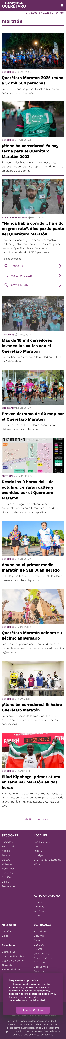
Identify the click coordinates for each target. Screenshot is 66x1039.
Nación (6, 850)
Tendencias (8, 886)
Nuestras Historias (15, 217)
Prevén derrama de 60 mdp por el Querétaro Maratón (33, 416)
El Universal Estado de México (47, 861)
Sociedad (8, 408)
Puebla (38, 850)
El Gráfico (40, 931)
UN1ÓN (38, 949)
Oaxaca (38, 846)
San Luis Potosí (43, 842)
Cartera (6, 859)
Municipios (8, 868)
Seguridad (8, 846)
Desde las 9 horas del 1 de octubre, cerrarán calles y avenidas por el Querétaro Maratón (28, 489)
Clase (37, 940)
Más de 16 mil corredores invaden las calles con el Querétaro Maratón (27, 346)
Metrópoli (8, 476)
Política (6, 855)
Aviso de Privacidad (33, 1000)
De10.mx (39, 935)
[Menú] (62, 5)
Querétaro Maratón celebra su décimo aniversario (32, 635)
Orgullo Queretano (13, 960)
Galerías (7, 931)
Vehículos (39, 911)
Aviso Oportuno (43, 958)
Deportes (8, 72)
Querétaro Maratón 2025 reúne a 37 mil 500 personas (32, 80)
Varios (37, 915)
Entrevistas (8, 951)
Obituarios (40, 962)
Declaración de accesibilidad (39, 1015)
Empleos (39, 906)
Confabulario (41, 953)
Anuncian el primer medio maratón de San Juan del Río (31, 567)
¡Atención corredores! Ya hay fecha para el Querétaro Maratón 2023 (30, 151)
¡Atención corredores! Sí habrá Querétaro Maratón (32, 707)
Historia (14, 1015)
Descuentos (41, 966)
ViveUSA (39, 944)
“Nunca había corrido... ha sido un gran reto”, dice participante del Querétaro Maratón (33, 228)
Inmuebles (40, 902)
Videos (6, 935)
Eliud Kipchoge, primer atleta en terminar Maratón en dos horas (31, 782)
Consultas (40, 971)
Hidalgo (38, 855)
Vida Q (6, 881)
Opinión (6, 877)
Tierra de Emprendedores (11, 967)
